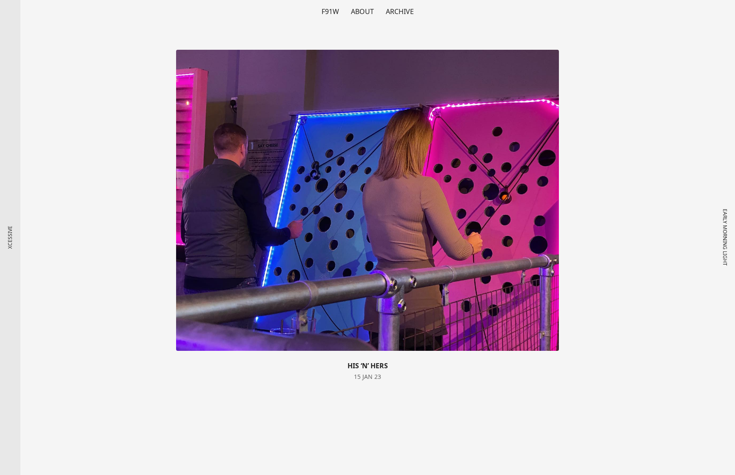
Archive (400, 11)
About (362, 11)
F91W (330, 11)
